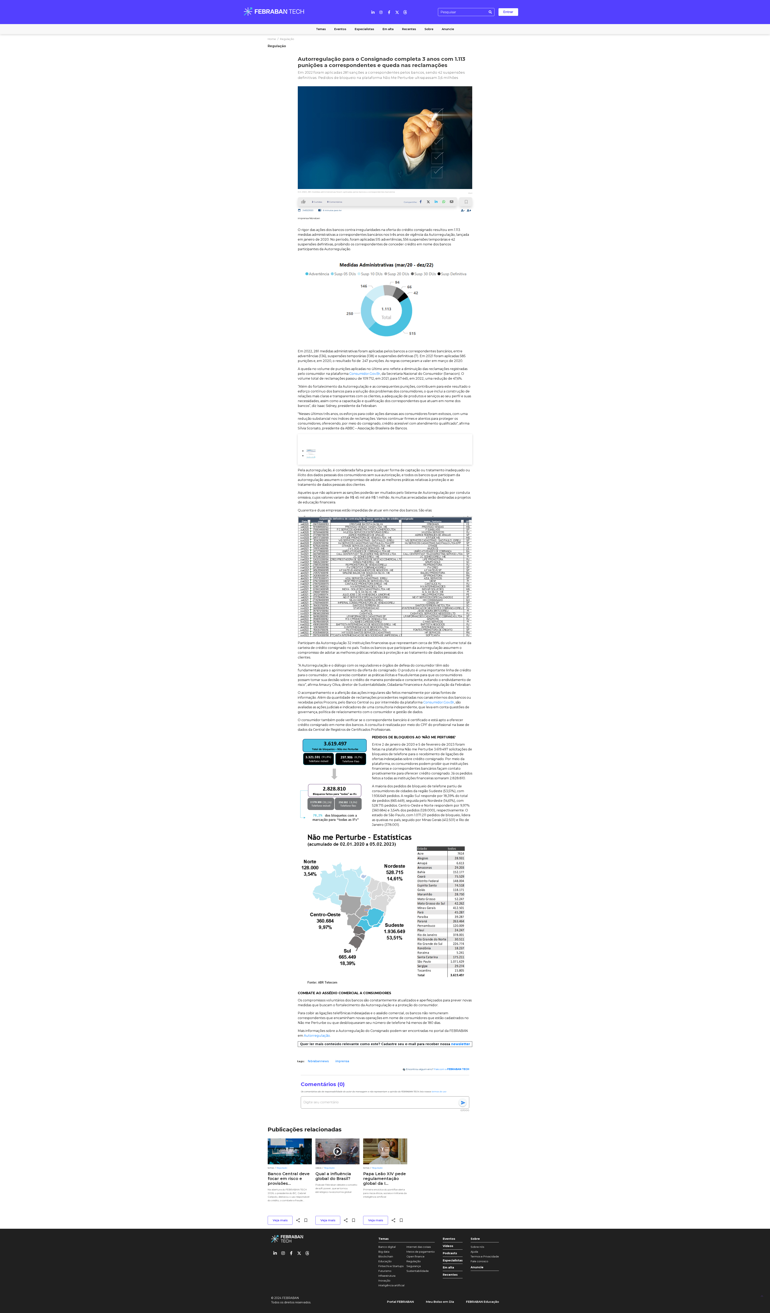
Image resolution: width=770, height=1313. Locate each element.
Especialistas (453, 1260)
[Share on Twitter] (428, 201)
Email (451, 201)
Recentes (450, 1274)
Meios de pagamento (420, 1251)
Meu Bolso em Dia (440, 1302)
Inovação (384, 1280)
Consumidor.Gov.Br (364, 374)
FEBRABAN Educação (482, 1302)
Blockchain (385, 1256)
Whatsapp (443, 201)
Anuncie (477, 1267)
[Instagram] (381, 12)
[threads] (405, 12)
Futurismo (384, 1270)
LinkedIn (436, 201)
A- (463, 210)
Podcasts (450, 1253)
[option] (318, 1061)
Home (272, 39)
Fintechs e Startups (390, 1266)
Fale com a (451, 1069)
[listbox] (385, 1061)
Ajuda (474, 1251)
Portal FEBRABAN (400, 1302)
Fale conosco (479, 1261)
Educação (385, 1261)
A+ (469, 210)
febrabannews (318, 1061)
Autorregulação (317, 1036)
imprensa (342, 1061)
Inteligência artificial (391, 1285)
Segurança (413, 1266)
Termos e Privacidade (485, 1256)
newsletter (460, 1044)
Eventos (449, 1239)
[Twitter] (397, 12)
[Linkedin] (373, 12)
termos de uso (439, 1091)
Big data (383, 1251)
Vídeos (448, 1246)
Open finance (415, 1256)
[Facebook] (389, 12)
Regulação (287, 39)
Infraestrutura (386, 1275)
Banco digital (387, 1246)
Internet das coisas (418, 1246)
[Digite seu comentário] (381, 1102)
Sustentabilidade (417, 1270)
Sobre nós (477, 1246)
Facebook (421, 201)
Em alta (448, 1267)
